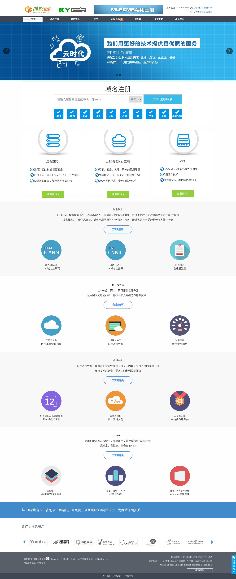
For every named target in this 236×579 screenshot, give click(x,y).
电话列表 (195, 7)
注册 (210, 12)
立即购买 (118, 380)
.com (72, 116)
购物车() (208, 7)
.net (124, 116)
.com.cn (177, 116)
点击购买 (118, 304)
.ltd (138, 116)
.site (164, 116)
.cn (98, 116)
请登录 (202, 12)
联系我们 (118, 576)
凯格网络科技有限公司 (35, 559)
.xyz (85, 116)
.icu (111, 116)
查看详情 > (53, 194)
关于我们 (106, 576)
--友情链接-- (200, 570)
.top (58, 116)
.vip (151, 116)
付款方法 (129, 576)
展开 (234, 564)
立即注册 (118, 229)
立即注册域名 (162, 99)
